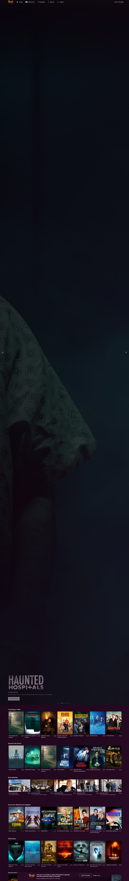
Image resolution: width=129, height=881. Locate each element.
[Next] (126, 352)
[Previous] (3, 352)
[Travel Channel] (11, 2)
